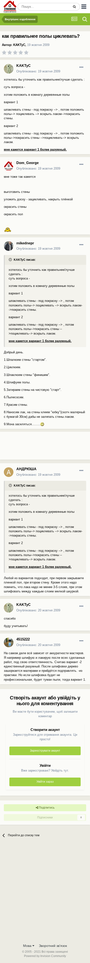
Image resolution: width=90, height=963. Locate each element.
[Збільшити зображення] (8, 229)
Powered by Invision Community (45, 956)
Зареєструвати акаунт (45, 750)
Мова (27, 946)
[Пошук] (74, 6)
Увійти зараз (45, 781)
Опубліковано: (38, 71)
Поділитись (46, 807)
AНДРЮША (26, 469)
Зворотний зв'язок (53, 946)
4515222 (23, 639)
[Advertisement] (38, 448)
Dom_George (27, 163)
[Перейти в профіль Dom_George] (8, 166)
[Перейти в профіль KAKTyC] (8, 69)
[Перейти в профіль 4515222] (8, 642)
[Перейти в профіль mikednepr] (8, 246)
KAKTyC (19, 45)
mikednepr (25, 243)
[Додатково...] (81, 67)
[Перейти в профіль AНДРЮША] (8, 472)
